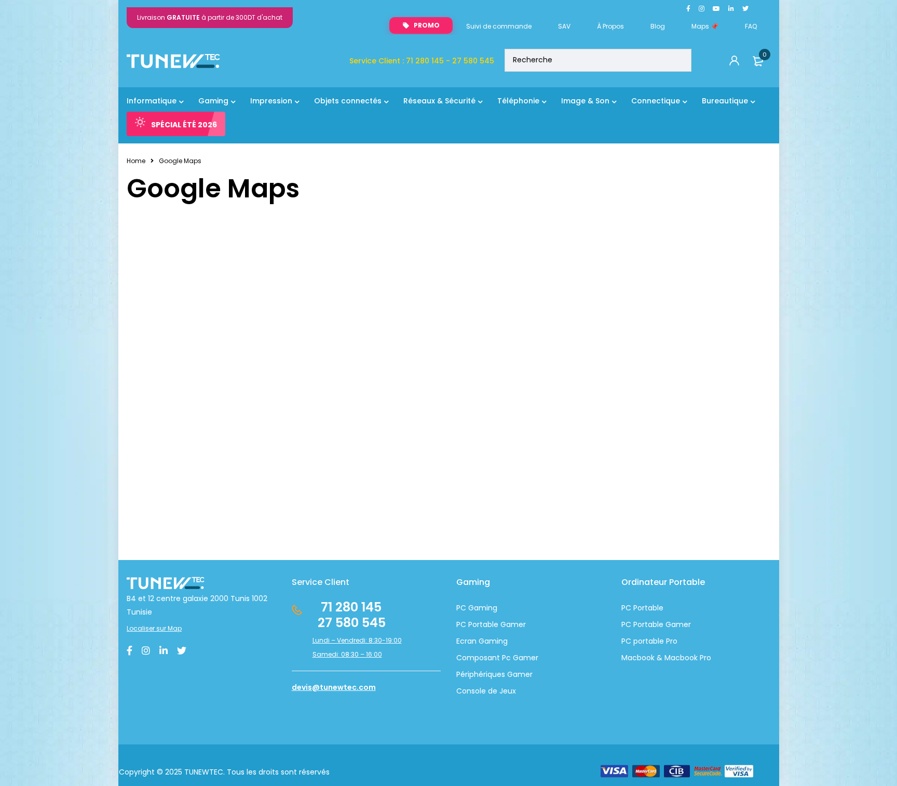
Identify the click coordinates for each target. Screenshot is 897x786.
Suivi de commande (499, 26)
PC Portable (642, 608)
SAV (564, 26)
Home (136, 160)
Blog (657, 26)
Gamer (677, 624)
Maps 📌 (704, 26)
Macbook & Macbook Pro (666, 657)
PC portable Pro (649, 641)
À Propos (610, 26)
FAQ (751, 26)
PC (626, 624)
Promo (427, 25)
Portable (647, 624)
